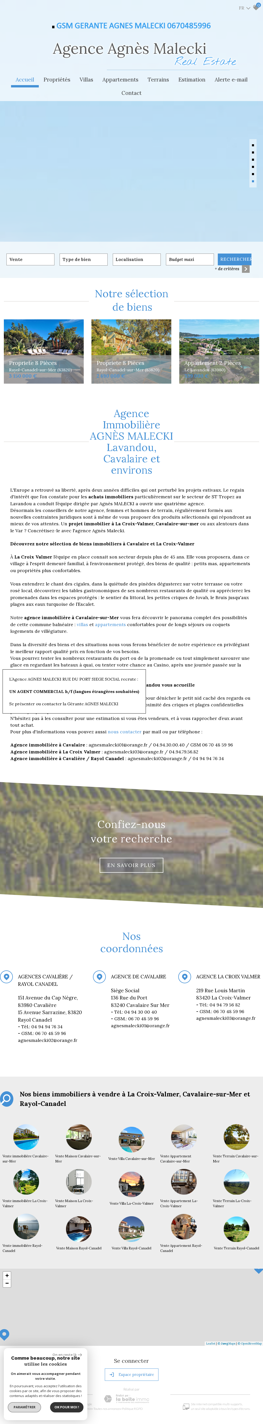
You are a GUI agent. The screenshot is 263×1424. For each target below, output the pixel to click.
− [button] (7, 1283)
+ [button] (7, 1275)
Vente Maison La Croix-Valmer (74, 1203)
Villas (86, 79)
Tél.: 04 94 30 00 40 (134, 1012)
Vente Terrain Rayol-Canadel (236, 1248)
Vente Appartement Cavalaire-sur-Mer (175, 1159)
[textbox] (83, 260)
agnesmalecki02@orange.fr (47, 1040)
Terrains (158, 79)
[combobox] (30, 259)
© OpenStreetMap (250, 1343)
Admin (87, 1409)
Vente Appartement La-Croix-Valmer (179, 1203)
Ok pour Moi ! (66, 1407)
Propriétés (56, 79)
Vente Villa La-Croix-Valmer (132, 1203)
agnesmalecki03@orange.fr (226, 1018)
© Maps (226, 1343)
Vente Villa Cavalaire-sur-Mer (131, 1159)
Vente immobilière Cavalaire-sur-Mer (26, 1159)
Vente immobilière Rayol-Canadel (22, 1248)
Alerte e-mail (231, 79)
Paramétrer (24, 1407)
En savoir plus (131, 865)
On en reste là (64, 1354)
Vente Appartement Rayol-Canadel (181, 1248)
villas (83, 624)
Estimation (191, 79)
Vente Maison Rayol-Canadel (78, 1248)
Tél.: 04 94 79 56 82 (218, 1005)
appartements (111, 624)
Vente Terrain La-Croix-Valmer (232, 1203)
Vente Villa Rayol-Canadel (131, 1248)
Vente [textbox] (16, 259)
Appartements (120, 79)
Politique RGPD (132, 1409)
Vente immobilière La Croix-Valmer (25, 1203)
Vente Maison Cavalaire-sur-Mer (78, 1159)
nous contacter (125, 732)
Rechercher (235, 259)
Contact (131, 92)
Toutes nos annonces (106, 1409)
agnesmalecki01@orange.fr (140, 1026)
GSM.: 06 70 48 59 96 (135, 1019)
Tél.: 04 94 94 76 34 (41, 1027)
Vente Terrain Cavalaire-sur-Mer (235, 1159)
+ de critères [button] (227, 269)
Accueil (25, 79)
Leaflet (210, 1343)
